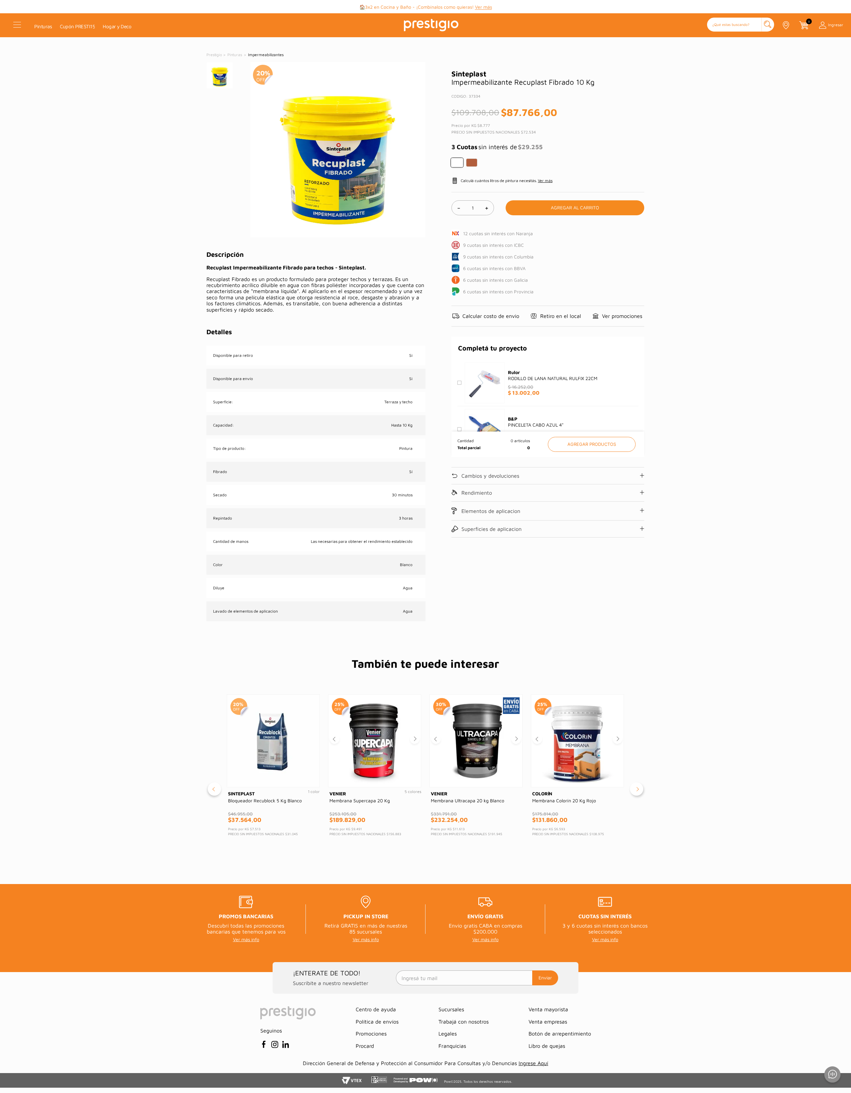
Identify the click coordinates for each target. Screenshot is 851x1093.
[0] (803, 25)
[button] (740, 25)
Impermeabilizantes (266, 54)
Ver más (483, 7)
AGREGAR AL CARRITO (592, 444)
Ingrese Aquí (533, 1063)
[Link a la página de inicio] (214, 54)
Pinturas (234, 54)
